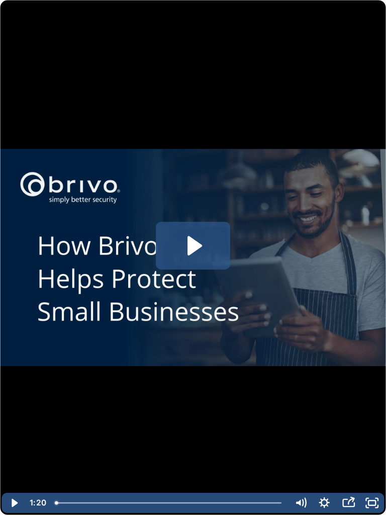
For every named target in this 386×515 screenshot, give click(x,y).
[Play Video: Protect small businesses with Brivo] (193, 246)
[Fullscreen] (372, 503)
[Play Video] (14, 503)
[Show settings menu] (325, 503)
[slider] (169, 503)
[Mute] (300, 503)
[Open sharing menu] (348, 503)
